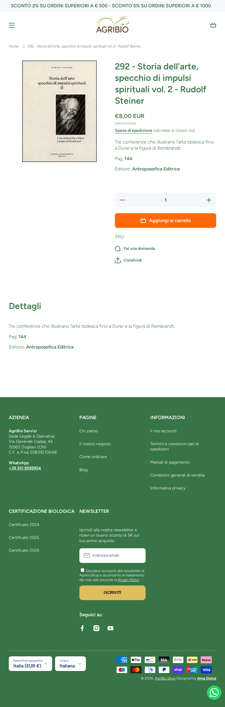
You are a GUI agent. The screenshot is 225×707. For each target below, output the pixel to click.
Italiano (67, 666)
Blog (83, 469)
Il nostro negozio (94, 443)
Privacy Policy (128, 580)
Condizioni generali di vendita (177, 475)
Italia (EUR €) (27, 666)
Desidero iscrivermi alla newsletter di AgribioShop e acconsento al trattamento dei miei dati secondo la (111, 575)
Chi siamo (88, 430)
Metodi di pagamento (170, 462)
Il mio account (163, 430)
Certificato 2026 (24, 550)
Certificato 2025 (24, 537)
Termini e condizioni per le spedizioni (174, 446)
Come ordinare (93, 456)
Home (13, 46)
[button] (213, 25)
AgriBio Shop (165, 678)
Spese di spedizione (133, 130)
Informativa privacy (167, 488)
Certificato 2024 (24, 524)
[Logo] (112, 25)
